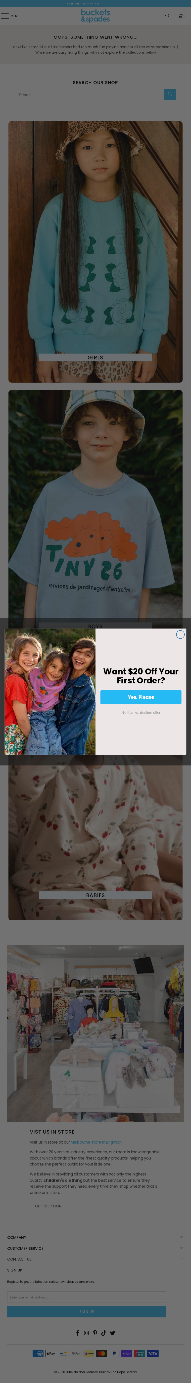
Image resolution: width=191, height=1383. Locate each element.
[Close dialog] (180, 634)
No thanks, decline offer (140, 712)
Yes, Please (141, 697)
